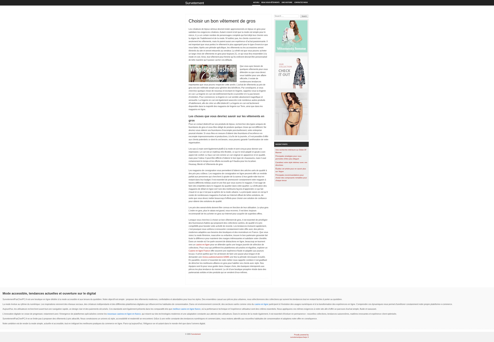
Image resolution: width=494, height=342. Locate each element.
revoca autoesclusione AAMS (215, 257)
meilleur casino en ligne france (187, 309)
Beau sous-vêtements (270, 2)
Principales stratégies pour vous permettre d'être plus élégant (288, 157)
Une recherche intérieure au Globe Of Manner (290, 151)
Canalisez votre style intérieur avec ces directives (291, 163)
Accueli (256, 2)
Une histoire (287, 2)
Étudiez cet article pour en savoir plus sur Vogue (290, 170)
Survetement (194, 3)
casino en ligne (203, 244)
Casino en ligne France (199, 251)
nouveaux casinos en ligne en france (124, 314)
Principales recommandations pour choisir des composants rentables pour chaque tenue (291, 177)
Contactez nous (301, 2)
